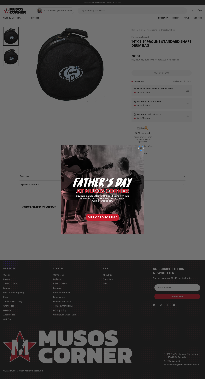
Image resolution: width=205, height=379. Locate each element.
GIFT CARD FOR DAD (102, 217)
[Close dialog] (141, 148)
